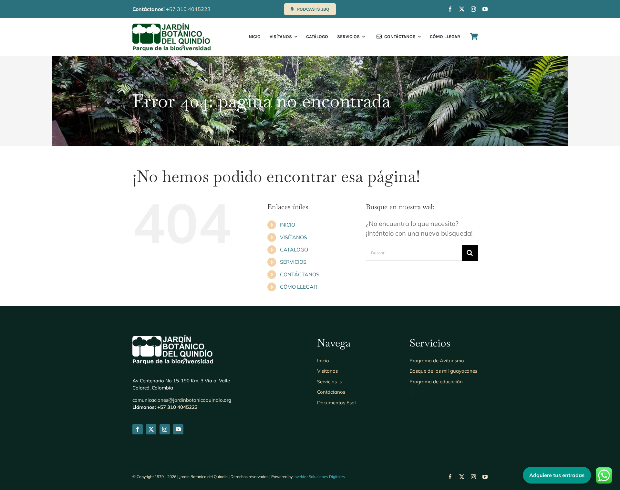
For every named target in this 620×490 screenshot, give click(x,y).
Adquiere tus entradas (556, 475)
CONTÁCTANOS (299, 274)
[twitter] (461, 9)
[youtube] (485, 9)
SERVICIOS (293, 262)
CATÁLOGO (294, 249)
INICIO (287, 224)
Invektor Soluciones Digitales (319, 476)
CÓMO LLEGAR (298, 286)
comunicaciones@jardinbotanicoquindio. (178, 400)
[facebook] (450, 9)
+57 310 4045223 (188, 9)
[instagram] (473, 9)
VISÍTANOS (293, 237)
